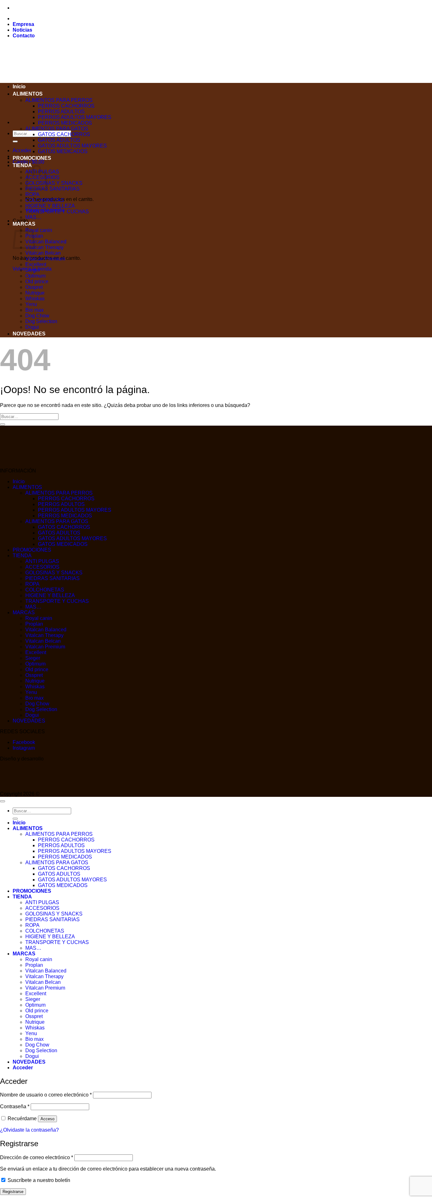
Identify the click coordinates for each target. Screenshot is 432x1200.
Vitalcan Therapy (44, 247)
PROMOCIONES (32, 158)
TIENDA (22, 165)
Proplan (34, 624)
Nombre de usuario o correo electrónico (46, 1094)
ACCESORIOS (42, 567)
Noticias (22, 30)
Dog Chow (37, 315)
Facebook (24, 742)
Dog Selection (41, 321)
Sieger (32, 270)
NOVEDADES (29, 333)
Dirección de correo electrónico (36, 1157)
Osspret (34, 287)
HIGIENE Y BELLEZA (50, 206)
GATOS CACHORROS (64, 134)
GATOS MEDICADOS (63, 151)
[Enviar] (15, 141)
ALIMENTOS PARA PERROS (59, 100)
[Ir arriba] (2, 801)
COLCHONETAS (44, 200)
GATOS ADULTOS (59, 140)
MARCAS (24, 612)
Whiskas (35, 298)
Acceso (47, 1118)
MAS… (33, 217)
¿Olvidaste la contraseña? (29, 1130)
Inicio (19, 86)
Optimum (35, 275)
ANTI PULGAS (42, 561)
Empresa (23, 24)
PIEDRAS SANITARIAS (52, 188)
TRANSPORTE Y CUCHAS (57, 211)
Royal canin (38, 230)
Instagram (24, 748)
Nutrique (35, 293)
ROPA (32, 194)
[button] (22, 150)
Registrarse (13, 1191)
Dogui (32, 327)
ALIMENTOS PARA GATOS (56, 128)
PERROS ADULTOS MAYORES (74, 117)
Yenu (31, 304)
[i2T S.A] (25, 788)
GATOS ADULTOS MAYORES (72, 145)
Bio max (34, 310)
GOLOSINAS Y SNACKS (54, 183)
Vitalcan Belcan (43, 253)
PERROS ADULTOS (61, 111)
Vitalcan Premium (45, 258)
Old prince (36, 281)
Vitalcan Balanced (45, 241)
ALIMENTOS (28, 94)
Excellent (35, 264)
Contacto (24, 35)
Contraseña (14, 1106)
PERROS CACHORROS (66, 106)
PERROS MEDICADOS (65, 123)
